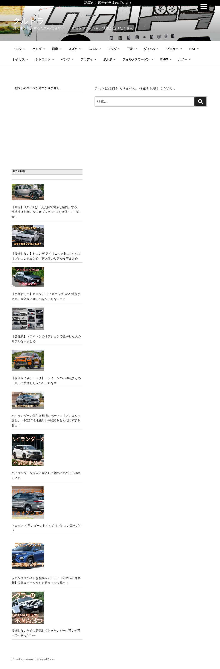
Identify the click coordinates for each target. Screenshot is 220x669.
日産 (55, 49)
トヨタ (17, 49)
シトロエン (42, 59)
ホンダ (36, 49)
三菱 (130, 49)
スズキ (73, 49)
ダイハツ (150, 49)
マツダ (112, 49)
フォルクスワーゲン (136, 59)
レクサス (19, 59)
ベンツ (65, 59)
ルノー (182, 59)
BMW (164, 59)
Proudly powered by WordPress (33, 659)
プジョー (172, 49)
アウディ (87, 59)
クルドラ (29, 20)
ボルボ (107, 59)
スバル (92, 49)
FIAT (192, 49)
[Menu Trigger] (203, 6)
